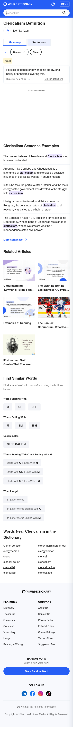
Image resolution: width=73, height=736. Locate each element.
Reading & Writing (13, 644)
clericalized (45, 573)
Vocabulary (9, 632)
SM (21, 425)
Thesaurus (9, 614)
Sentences (39, 42)
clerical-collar (11, 562)
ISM (34, 425)
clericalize (9, 573)
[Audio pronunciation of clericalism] (7, 30)
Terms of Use (45, 638)
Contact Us (44, 614)
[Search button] (64, 13)
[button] (53, 4)
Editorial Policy (46, 626)
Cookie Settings (46, 632)
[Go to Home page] (17, 4)
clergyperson (11, 551)
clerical (42, 556)
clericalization (46, 567)
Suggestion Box (46, 644)
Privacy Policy (45, 620)
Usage (6, 638)
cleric (6, 556)
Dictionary (8, 607)
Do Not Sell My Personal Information (36, 706)
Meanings (15, 42)
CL (20, 407)
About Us (43, 607)
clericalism (16, 444)
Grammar (8, 626)
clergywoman (46, 551)
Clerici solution (12, 545)
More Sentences (13, 239)
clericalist (9, 567)
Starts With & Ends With (22, 463)
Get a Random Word (36, 671)
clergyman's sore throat (52, 545)
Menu (64, 4)
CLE (34, 407)
